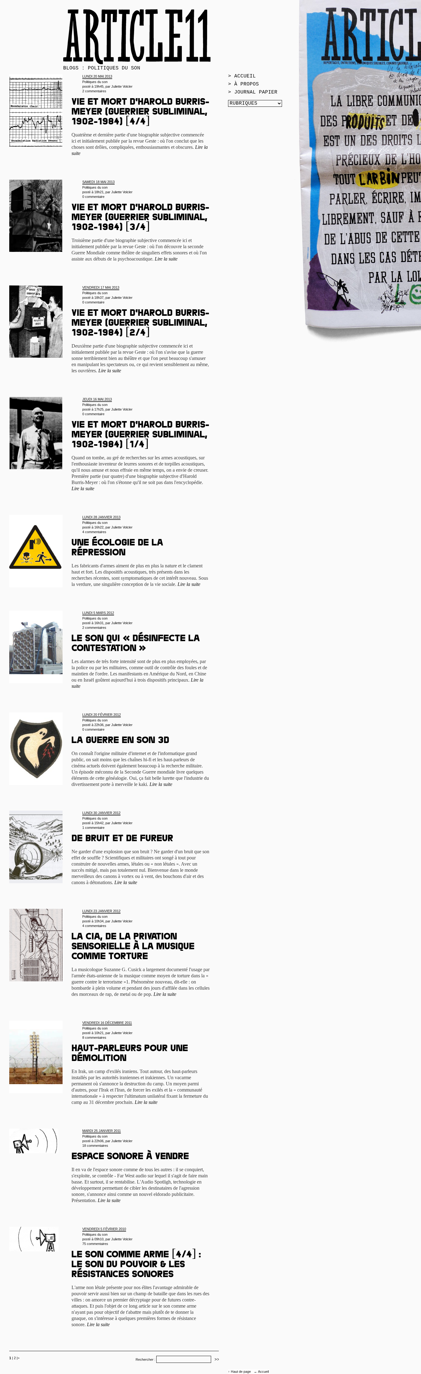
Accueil (263, 1371)
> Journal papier (252, 92)
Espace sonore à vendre (130, 1157)
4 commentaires (94, 532)
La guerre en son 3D (120, 741)
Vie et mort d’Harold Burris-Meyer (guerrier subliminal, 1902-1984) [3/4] (140, 218)
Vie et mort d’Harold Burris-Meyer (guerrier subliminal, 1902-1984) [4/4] (140, 112)
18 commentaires (95, 1145)
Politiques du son (95, 82)
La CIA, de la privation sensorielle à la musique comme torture (133, 947)
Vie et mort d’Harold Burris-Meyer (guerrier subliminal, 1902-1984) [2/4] (140, 324)
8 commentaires (94, 1037)
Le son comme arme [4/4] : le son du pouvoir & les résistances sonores (136, 1265)
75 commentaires (95, 1244)
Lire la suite (166, 258)
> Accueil (242, 76)
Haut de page (241, 1371)
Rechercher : (145, 1359)
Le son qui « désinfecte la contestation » (136, 644)
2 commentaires (94, 91)
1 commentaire (93, 827)
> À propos (243, 84)
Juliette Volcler (122, 86)
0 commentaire (93, 196)
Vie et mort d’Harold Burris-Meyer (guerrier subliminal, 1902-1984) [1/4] (140, 435)
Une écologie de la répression (117, 548)
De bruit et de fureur (122, 839)
